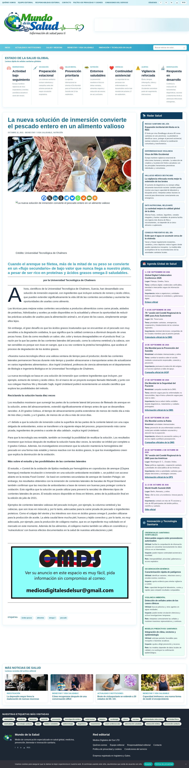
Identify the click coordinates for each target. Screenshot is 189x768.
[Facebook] (44, 198)
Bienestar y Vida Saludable (80, 48)
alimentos (40, 618)
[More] (94, 198)
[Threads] (61, 198)
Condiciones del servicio (135, 749)
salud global (8, 724)
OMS (38, 724)
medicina (21, 719)
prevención (56, 719)
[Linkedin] (55, 198)
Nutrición (58, 133)
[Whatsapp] (77, 198)
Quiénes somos (100, 745)
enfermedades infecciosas (153, 719)
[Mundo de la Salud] (44, 25)
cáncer (125, 719)
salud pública (9, 719)
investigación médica (73, 719)
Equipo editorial (117, 745)
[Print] (83, 198)
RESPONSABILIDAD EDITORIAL (47, 2)
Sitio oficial (150, 509)
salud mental (90, 719)
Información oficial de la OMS (159, 410)
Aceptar (148, 764)
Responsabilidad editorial (139, 745)
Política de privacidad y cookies (107, 749)
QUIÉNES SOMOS (9, 2)
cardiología (114, 719)
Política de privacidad (164, 764)
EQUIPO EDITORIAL (25, 2)
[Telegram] (66, 198)
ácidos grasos (27, 618)
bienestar (33, 719)
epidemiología (68, 724)
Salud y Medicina (54, 48)
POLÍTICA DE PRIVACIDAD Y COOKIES (88, 2)
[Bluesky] (72, 198)
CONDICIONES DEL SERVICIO (116, 2)
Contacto (157, 745)
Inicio (7, 48)
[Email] (89, 198)
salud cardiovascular (112, 724)
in (171, 2)
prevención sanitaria (172, 724)
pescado (63, 618)
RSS (183, 2)
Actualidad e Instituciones (28, 48)
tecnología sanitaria (24, 724)
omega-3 (52, 618)
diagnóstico (82, 724)
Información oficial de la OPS (159, 477)
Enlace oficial (151, 302)
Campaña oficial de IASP (157, 372)
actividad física (173, 719)
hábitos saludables (51, 724)
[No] (185, 764)
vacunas (136, 719)
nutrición (44, 719)
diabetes (102, 719)
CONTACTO (66, 2)
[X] (49, 198)
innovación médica (153, 724)
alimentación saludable (133, 724)
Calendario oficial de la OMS (158, 337)
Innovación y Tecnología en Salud (115, 48)
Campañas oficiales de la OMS (159, 442)
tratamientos (95, 724)
